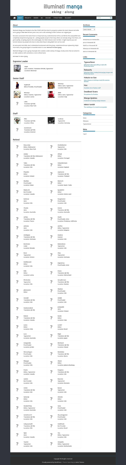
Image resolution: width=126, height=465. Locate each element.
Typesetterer (57, 18)
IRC (42, 18)
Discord (48, 18)
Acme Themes (80, 462)
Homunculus (95, 39)
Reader (36, 18)
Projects (28, 18)
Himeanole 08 (91, 42)
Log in (85, 134)
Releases (86, 121)
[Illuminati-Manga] (63, 15)
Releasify (68, 18)
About (20, 18)
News (84, 118)
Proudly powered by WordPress (51, 462)
